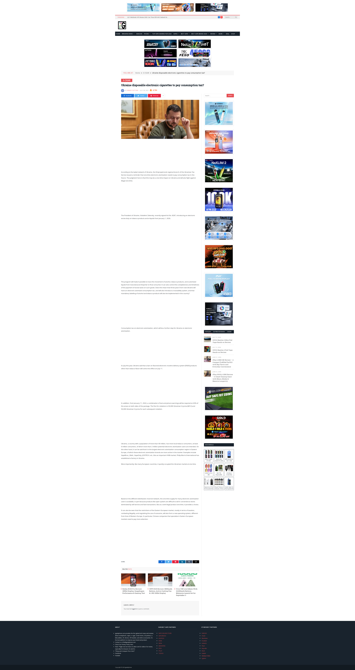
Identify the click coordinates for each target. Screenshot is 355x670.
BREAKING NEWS (127, 34)
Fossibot (204, 641)
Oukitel (204, 653)
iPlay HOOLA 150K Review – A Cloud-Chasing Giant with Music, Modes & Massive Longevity (223, 377)
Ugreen (204, 658)
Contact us (118, 642)
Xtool (203, 651)
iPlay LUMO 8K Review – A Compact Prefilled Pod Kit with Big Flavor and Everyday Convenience (223, 363)
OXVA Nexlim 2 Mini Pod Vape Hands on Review (222, 341)
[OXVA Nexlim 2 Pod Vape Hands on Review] (207, 349)
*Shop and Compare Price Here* (125, 651)
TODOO (161, 653)
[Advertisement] (160, 155)
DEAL (227, 34)
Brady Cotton (132, 90)
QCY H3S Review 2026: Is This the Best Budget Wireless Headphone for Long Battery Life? (148, 17)
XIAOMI (229, 331)
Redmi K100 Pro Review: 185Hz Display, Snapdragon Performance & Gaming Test (133, 591)
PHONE (146, 34)
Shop (233, 34)
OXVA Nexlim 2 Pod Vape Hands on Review (223, 351)
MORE (221, 34)
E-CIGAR (126, 80)
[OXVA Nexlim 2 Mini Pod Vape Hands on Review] (207, 339)
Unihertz (204, 643)
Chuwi (203, 636)
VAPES (175, 34)
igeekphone (128, 667)
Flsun (203, 646)
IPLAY (160, 651)
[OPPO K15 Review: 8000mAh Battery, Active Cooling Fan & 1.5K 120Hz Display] (160, 579)
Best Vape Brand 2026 (199, 34)
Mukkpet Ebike (206, 656)
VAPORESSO (162, 636)
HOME (118, 34)
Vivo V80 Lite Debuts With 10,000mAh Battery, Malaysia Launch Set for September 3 (186, 592)
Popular (208, 331)
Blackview (205, 638)
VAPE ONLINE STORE (165, 633)
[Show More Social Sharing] (163, 95)
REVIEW (212, 34)
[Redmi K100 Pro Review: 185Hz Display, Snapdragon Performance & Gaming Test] (133, 579)
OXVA (160, 641)
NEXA (160, 643)
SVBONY (204, 633)
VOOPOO (161, 638)
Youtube (117, 655)
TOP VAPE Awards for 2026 (161, 34)
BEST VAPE (184, 34)
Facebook (118, 653)
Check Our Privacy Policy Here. (124, 644)
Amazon (139, 34)
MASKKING (162, 646)
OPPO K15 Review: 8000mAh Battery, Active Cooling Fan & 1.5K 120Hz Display (160, 591)
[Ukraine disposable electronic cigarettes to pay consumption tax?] (160, 119)
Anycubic (204, 648)
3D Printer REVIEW (219, 331)
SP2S (160, 648)
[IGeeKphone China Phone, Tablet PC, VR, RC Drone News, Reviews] (122, 25)
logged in (134, 609)
